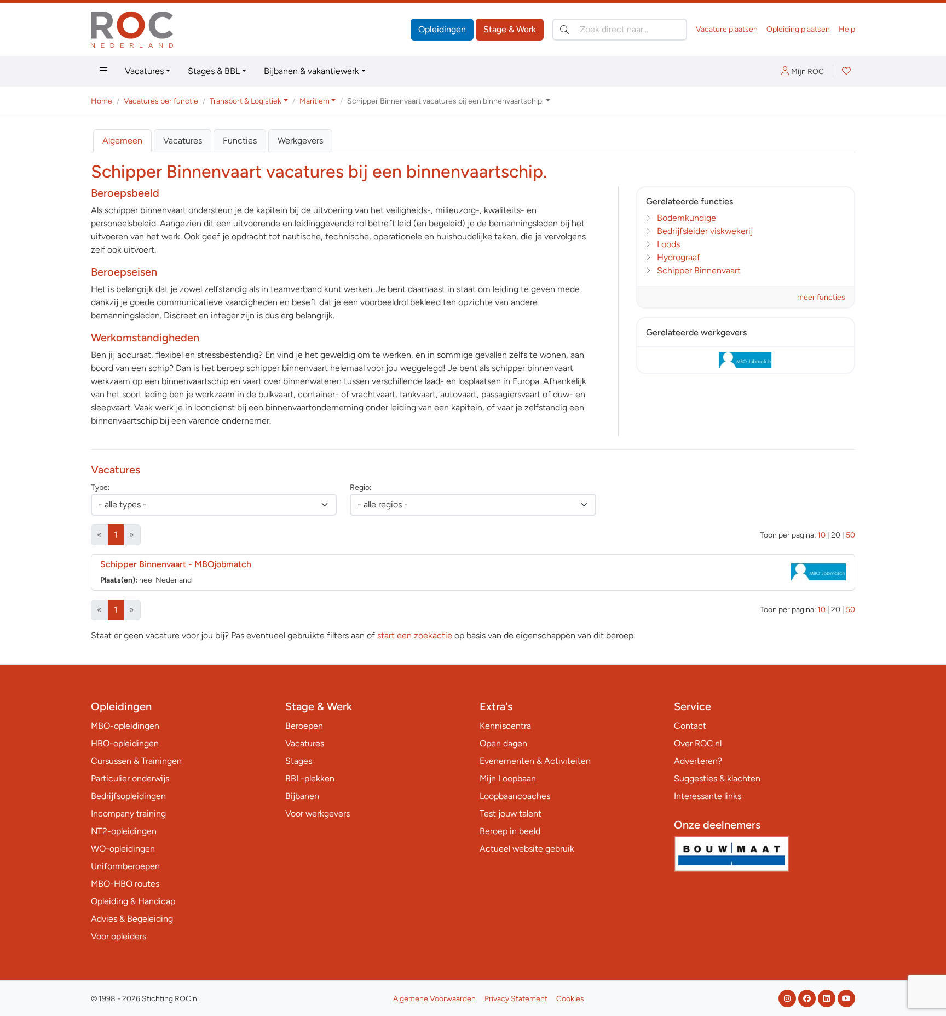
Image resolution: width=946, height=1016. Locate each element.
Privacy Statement (515, 998)
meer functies (821, 297)
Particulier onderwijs (130, 778)
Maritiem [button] (314, 101)
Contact (690, 726)
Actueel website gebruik (527, 848)
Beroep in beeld (510, 831)
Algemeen (122, 140)
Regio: (360, 487)
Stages (298, 761)
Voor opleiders (118, 936)
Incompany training (128, 813)
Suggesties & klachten (717, 778)
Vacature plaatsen (727, 29)
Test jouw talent (510, 813)
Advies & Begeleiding (132, 919)
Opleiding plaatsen (798, 29)
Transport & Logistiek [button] (245, 101)
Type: (100, 487)
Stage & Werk (509, 29)
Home (101, 101)
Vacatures (144, 71)
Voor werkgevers (317, 813)
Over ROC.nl (698, 743)
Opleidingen (442, 29)
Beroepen (304, 726)
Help (847, 29)
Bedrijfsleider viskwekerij (705, 231)
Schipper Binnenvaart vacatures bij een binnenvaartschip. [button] (445, 101)
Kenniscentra (505, 726)
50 (850, 535)
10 (821, 535)
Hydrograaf (678, 257)
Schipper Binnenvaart (699, 270)
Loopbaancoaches (515, 796)
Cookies (570, 998)
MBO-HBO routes (125, 883)
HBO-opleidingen (125, 743)
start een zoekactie (414, 635)
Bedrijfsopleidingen (128, 796)
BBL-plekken (309, 778)
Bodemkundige (686, 218)
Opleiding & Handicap (133, 901)
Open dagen (503, 743)
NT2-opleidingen (124, 831)
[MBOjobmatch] (745, 360)
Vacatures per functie (161, 101)
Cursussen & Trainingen (136, 761)
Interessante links (707, 796)
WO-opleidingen (123, 848)
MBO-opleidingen (125, 726)
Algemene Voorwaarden (434, 998)
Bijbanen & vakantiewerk (311, 71)
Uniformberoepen (125, 866)
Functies (240, 140)
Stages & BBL (214, 71)
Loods (668, 244)
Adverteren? (698, 761)
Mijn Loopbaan (508, 778)
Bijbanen (302, 796)
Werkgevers (300, 140)
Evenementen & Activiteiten (535, 761)
